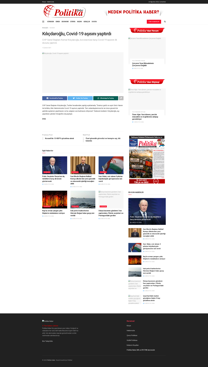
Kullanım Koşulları (133, 345)
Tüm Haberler (154, 21)
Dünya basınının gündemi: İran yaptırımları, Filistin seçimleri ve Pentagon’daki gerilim (111, 213)
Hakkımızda (50, 2)
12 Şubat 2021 (46, 48)
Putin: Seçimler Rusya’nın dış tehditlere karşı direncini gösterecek (53, 178)
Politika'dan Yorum (138, 60)
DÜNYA (72, 21)
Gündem (52, 28)
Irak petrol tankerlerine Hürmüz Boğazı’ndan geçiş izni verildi (82, 213)
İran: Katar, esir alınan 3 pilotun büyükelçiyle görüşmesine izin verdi (111, 178)
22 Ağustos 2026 (48, 184)
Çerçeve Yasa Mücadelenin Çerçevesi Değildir (143, 64)
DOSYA (94, 21)
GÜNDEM (50, 21)
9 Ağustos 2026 (138, 68)
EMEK (58, 21)
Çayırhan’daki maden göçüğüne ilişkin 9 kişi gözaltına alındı (151, 298)
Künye (44, 2)
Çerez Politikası (132, 335)
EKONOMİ (65, 21)
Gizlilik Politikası (132, 340)
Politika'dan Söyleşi (138, 112)
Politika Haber (51, 360)
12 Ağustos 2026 (138, 122)
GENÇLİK (87, 21)
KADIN (79, 21)
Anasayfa (45, 28)
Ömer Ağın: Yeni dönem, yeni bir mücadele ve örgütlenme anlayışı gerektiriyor (145, 117)
